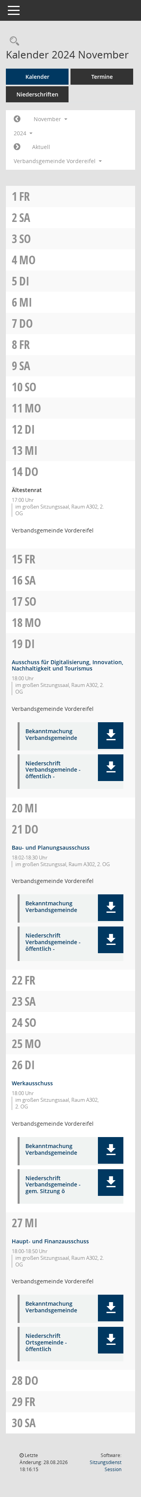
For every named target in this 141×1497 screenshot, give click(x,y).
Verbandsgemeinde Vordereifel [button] (55, 161)
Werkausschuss (32, 1083)
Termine (102, 76)
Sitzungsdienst (105, 1466)
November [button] (48, 119)
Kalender (37, 76)
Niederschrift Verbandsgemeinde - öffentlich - (53, 770)
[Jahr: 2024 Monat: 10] (17, 119)
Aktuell (41, 147)
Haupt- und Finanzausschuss (50, 1241)
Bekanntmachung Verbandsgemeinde (51, 734)
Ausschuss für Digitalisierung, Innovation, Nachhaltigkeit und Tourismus (67, 665)
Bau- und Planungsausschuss (51, 847)
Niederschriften (37, 94)
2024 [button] (21, 133)
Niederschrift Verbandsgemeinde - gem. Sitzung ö (53, 1185)
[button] (110, 735)
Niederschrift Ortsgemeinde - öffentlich (46, 1342)
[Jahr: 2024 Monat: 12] (17, 147)
